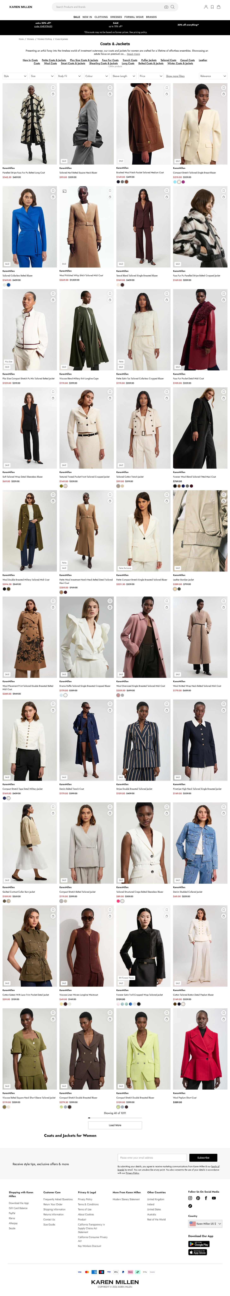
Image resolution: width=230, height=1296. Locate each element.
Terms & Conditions (88, 1204)
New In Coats (30, 60)
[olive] (61, 486)
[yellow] (175, 589)
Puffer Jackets (148, 60)
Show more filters (175, 76)
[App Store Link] (199, 1248)
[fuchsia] (183, 182)
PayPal (12, 1213)
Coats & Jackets (61, 39)
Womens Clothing (44, 39)
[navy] (118, 181)
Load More (115, 1125)
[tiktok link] (190, 1206)
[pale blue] (61, 695)
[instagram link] (190, 1198)
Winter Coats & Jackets (180, 63)
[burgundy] (191, 486)
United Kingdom (155, 1199)
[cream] (118, 285)
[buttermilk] (179, 182)
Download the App (19, 1203)
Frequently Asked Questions (58, 1199)
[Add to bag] (53, 93)
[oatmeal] (65, 901)
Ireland (150, 1204)
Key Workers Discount (89, 1246)
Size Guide (49, 1224)
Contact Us (49, 1219)
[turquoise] (175, 182)
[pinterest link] (198, 1198)
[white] (69, 1004)
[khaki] (175, 1004)
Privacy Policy (85, 1199)
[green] (179, 589)
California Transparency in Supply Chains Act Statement (91, 1228)
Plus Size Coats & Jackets (84, 60)
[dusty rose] (118, 695)
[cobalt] (8, 285)
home (21, 39)
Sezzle (12, 1228)
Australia (151, 1214)
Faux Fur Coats (110, 60)
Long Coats (128, 63)
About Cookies (86, 1214)
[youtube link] (214, 1198)
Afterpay (13, 1223)
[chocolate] (122, 285)
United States (154, 1209)
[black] (175, 486)
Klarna (12, 1218)
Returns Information (53, 1214)
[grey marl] (122, 181)
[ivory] (4, 285)
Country (192, 1216)
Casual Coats (187, 60)
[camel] (126, 181)
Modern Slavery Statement (126, 1199)
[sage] (126, 1004)
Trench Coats (130, 60)
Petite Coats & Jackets (54, 60)
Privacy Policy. (132, 1173)
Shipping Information (54, 1209)
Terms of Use (84, 1209)
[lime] (61, 1107)
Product (82, 1219)
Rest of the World (156, 1219)
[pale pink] (118, 1004)
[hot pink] (118, 901)
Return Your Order (52, 1204)
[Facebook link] (206, 1198)
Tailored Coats (168, 60)
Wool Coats (50, 63)
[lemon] (61, 1004)
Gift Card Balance (18, 1208)
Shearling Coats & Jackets (103, 63)
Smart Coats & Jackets (73, 63)
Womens (30, 39)
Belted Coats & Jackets (150, 63)
